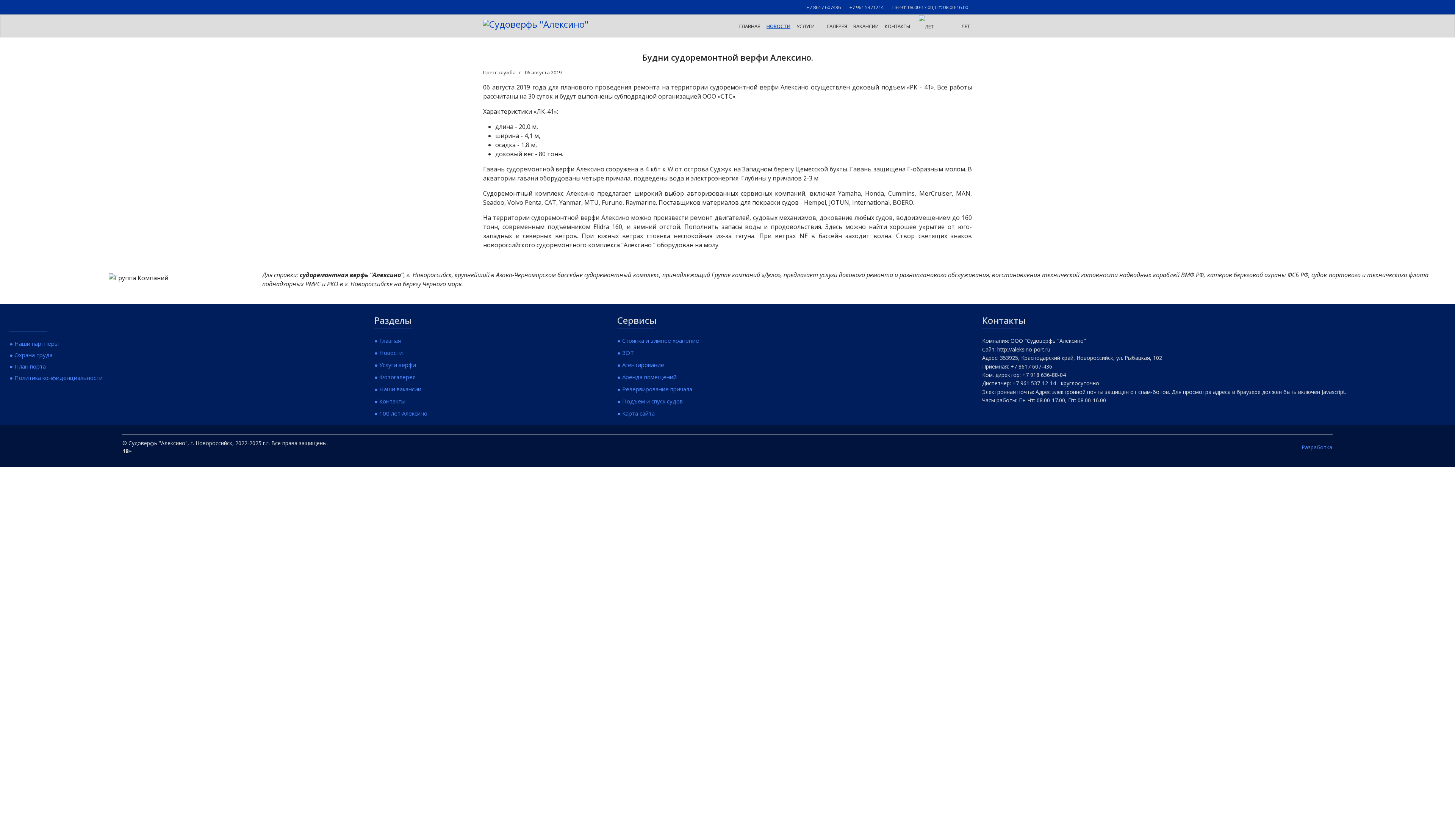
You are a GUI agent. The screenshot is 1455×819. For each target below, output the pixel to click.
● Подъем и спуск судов (650, 401)
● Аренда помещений (647, 377)
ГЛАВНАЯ (749, 26)
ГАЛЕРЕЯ (837, 26)
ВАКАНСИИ (866, 26)
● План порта (27, 366)
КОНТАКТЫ (897, 26)
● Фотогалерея (395, 377)
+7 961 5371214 (867, 7)
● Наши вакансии (397, 389)
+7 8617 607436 (824, 7)
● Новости (388, 352)
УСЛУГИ (805, 26)
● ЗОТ (625, 352)
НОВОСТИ (778, 26)
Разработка (1317, 447)
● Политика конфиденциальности (56, 377)
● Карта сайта (636, 413)
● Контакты (389, 401)
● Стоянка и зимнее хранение (658, 340)
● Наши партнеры (34, 343)
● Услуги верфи (395, 365)
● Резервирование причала (654, 389)
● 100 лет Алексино (400, 413)
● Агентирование (640, 365)
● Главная (387, 340)
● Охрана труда (31, 355)
